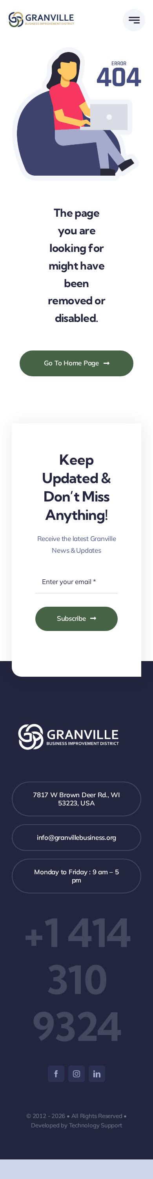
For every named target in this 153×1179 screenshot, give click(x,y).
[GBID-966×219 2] (42, 15)
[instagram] (76, 1074)
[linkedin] (97, 1074)
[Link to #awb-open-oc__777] (134, 20)
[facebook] (56, 1074)
